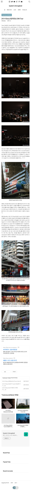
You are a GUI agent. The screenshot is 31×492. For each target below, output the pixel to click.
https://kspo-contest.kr (8, 358)
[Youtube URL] (14, 2)
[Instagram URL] (9, 2)
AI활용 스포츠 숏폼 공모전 (10, 360)
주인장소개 (24, 9)
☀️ (14, 488)
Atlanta (9, 377)
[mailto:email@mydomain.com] (21, 2)
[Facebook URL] (17, 2)
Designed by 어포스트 (5, 482)
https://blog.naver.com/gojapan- (10, 347)
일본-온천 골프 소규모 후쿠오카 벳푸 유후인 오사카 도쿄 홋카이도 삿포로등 (15, 352)
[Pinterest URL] (19, 2)
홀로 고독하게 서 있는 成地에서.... (10, 435)
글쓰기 (16, 482)
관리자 (12, 482)
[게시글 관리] (9, 372)
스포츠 (14, 9)
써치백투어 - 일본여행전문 (10, 349)
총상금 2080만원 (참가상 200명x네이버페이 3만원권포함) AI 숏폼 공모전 (15, 363)
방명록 (19, 9)
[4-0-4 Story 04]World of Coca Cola (10, 381)
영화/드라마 (9, 9)
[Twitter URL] (12, 2)
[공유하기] (7, 372)
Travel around (4, 377)
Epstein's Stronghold (15, 6)
